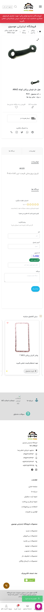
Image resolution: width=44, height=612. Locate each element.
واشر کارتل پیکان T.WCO (28, 355)
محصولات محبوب (30, 551)
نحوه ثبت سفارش (30, 497)
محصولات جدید (31, 531)
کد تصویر (37, 253)
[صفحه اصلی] (28, 7)
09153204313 (28, 454)
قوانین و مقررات (31, 512)
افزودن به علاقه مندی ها (16, 104)
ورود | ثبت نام (6, 609)
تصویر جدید (34, 260)
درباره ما (34, 491)
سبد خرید (17, 609)
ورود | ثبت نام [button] (7, 7)
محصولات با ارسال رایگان (28, 561)
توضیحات (32, 151)
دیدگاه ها (12, 151)
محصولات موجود (31, 546)
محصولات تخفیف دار (29, 556)
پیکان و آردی (33, 32)
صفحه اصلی (32, 486)
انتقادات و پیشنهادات (29, 507)
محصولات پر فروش (30, 536)
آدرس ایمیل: (36, 242)
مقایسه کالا (32, 104)
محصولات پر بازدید (30, 541)
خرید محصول (30, 371)
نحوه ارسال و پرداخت (29, 502)
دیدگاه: (38, 271)
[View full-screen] (37, 39)
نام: (39, 232)
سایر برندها (24, 32)
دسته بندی (27, 609)
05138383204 (28, 462)
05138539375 (28, 465)
